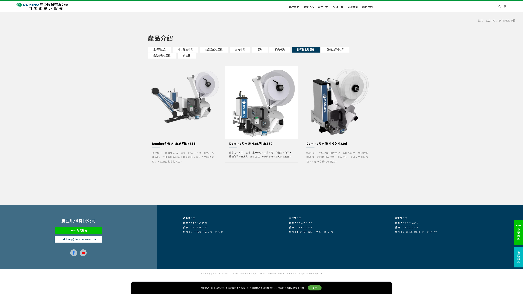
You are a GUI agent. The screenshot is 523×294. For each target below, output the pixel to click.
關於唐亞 (294, 6)
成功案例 (353, 6)
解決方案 (338, 6)
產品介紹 (323, 6)
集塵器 (186, 55)
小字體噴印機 (185, 49)
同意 (314, 288)
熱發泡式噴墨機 (214, 49)
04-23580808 (199, 223)
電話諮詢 (519, 257)
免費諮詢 (519, 234)
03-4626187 (304, 223)
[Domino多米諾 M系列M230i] (338, 102)
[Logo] (43, 6)
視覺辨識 (280, 49)
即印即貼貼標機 (507, 20)
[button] (499, 7)
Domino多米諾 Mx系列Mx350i (251, 143)
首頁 (480, 20)
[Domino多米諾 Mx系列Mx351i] (184, 97)
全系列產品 (159, 49)
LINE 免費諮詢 (78, 230)
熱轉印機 (240, 49)
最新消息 (308, 6)
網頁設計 (318, 273)
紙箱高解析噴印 (335, 49)
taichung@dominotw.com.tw (79, 239)
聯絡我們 (367, 6)
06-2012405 (410, 223)
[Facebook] (73, 252)
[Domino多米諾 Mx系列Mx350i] (261, 102)
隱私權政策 (298, 287)
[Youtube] (83, 252)
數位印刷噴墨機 (162, 55)
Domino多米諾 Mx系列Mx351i (174, 143)
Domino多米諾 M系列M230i (326, 143)
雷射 (259, 49)
